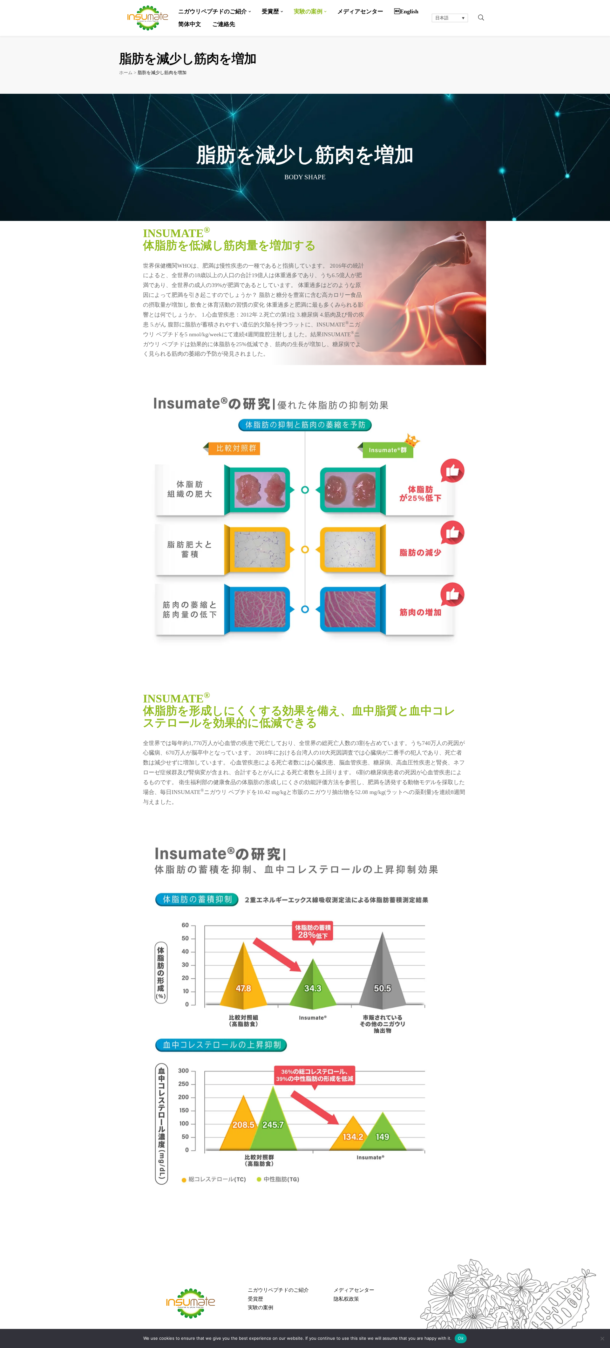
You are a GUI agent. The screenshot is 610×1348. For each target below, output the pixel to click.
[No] (602, 1338)
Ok (461, 1338)
